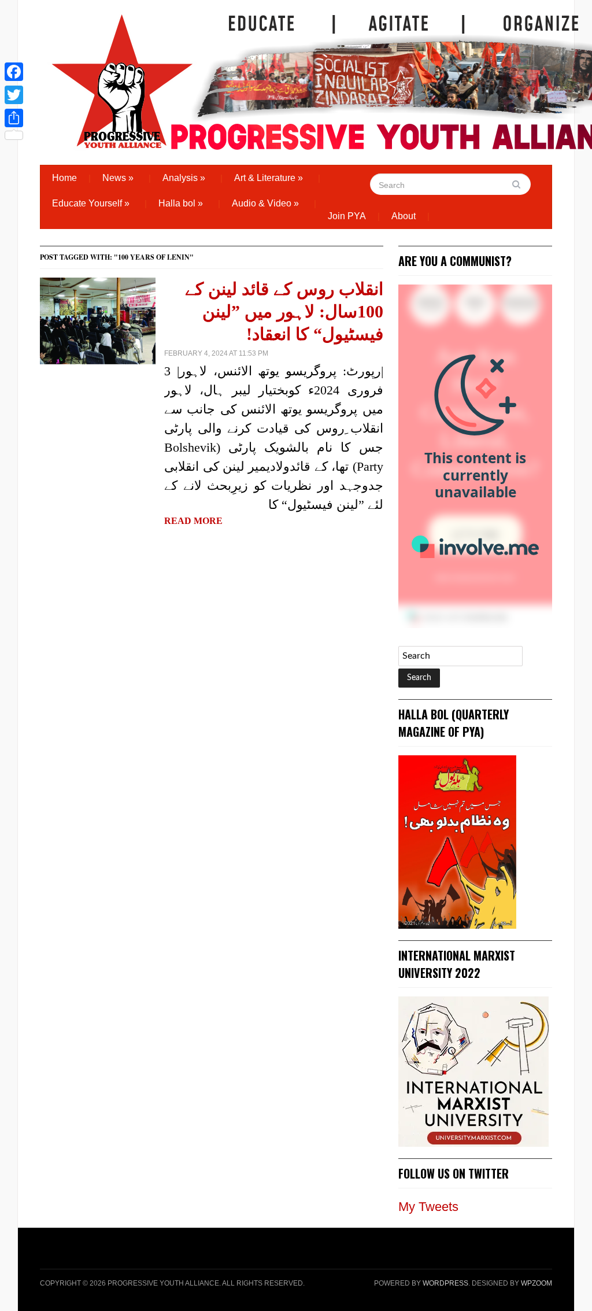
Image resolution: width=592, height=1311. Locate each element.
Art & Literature (268, 178)
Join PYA (347, 216)
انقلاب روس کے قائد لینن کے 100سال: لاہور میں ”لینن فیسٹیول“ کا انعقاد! (284, 311)
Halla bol (180, 203)
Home (64, 178)
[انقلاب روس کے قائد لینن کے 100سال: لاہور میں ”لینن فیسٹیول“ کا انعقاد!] (98, 320)
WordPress (445, 1283)
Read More (193, 521)
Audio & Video (265, 203)
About (403, 216)
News (118, 178)
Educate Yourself (91, 203)
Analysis (183, 178)
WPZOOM (536, 1283)
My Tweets (428, 1206)
